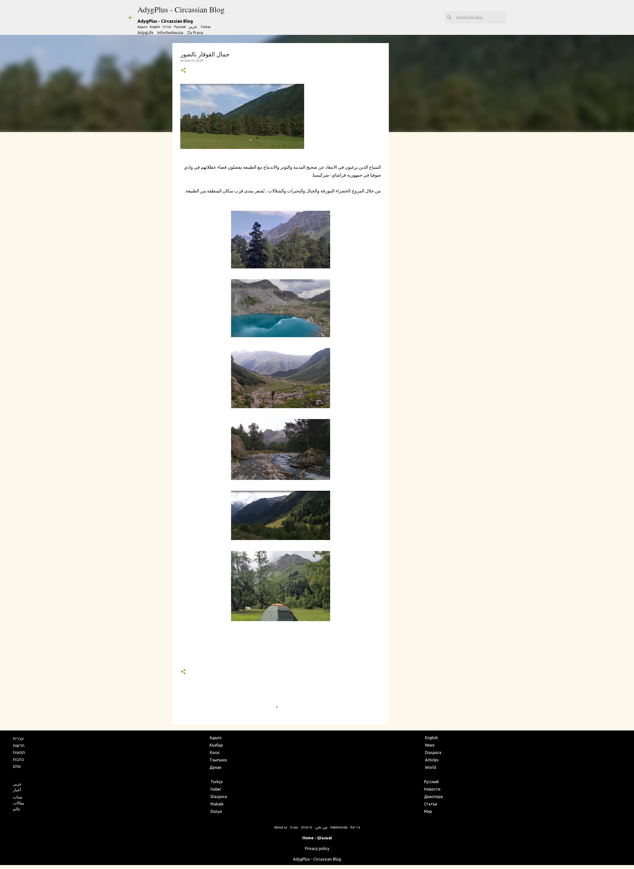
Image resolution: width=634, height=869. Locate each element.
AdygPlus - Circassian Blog (181, 9)
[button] (183, 70)
